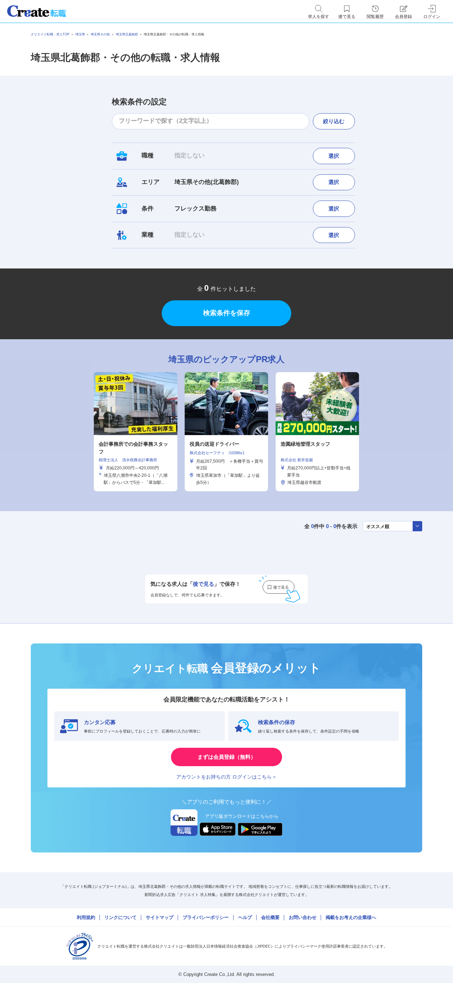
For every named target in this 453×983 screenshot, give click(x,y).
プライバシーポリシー (206, 917)
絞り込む (333, 121)
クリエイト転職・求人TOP (50, 34)
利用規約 (86, 917)
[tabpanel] (226, 431)
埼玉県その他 (100, 34)
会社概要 (270, 917)
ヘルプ (245, 917)
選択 (333, 156)
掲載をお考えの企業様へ (351, 917)
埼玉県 (80, 34)
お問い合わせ (302, 917)
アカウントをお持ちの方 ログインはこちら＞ (226, 777)
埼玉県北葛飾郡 (127, 34)
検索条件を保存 (226, 313)
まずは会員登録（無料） (226, 757)
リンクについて (120, 917)
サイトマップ (159, 917)
